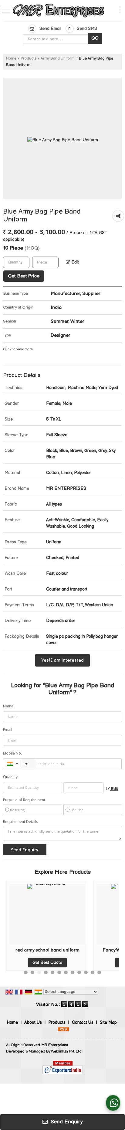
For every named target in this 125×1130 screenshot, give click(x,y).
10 (86, 972)
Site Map (108, 1022)
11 (92, 972)
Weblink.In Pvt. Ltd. (66, 1051)
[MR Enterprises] (59, 11)
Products (28, 58)
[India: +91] (11, 763)
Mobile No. (12, 753)
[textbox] (57, 39)
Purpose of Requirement (24, 800)
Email (7, 729)
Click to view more (18, 349)
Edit (74, 262)
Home (11, 58)
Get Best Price (23, 276)
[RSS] (63, 1028)
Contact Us (82, 1022)
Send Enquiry (66, 1122)
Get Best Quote (92, 962)
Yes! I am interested (62, 660)
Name (8, 706)
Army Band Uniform (58, 58)
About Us (33, 1022)
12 (99, 972)
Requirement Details (20, 822)
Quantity (10, 776)
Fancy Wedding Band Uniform (92, 950)
